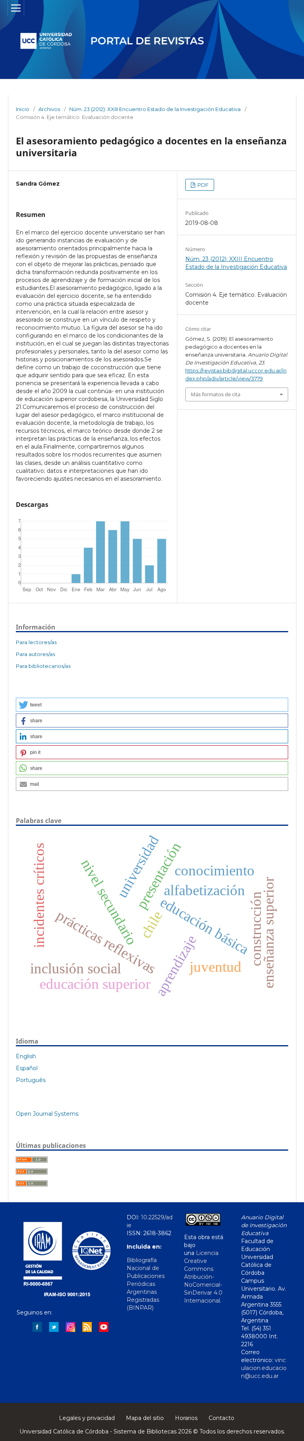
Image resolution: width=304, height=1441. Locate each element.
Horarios (186, 1418)
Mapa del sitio (145, 1418)
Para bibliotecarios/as (43, 666)
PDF (202, 185)
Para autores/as (35, 654)
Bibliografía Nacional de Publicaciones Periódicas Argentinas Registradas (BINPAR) (146, 1284)
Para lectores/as (36, 642)
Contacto (221, 1418)
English (26, 1056)
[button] (152, 705)
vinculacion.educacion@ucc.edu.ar (264, 1368)
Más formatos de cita (215, 394)
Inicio (22, 109)
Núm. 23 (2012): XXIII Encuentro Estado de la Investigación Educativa (155, 109)
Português (31, 1080)
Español (27, 1068)
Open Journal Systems (47, 1113)
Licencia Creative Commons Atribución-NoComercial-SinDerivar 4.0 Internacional (203, 1276)
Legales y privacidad (87, 1418)
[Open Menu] (16, 8)
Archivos (49, 109)
